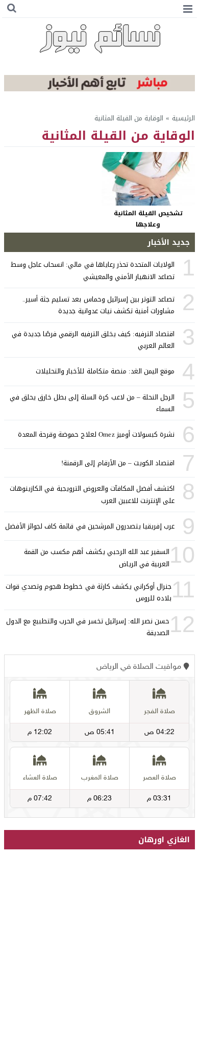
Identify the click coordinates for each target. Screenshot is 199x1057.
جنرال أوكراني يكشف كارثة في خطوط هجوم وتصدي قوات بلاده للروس (88, 592)
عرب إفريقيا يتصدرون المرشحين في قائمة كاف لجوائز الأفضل (90, 526)
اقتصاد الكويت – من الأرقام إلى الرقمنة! (118, 463)
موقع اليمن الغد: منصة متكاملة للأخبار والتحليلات (105, 371)
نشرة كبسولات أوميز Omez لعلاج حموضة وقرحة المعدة (96, 434)
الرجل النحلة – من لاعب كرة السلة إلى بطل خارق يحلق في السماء (92, 403)
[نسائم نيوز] (99, 38)
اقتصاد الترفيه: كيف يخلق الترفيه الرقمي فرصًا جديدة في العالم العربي (93, 340)
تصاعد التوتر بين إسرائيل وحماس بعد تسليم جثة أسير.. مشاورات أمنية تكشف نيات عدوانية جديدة (98, 305)
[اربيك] (99, 89)
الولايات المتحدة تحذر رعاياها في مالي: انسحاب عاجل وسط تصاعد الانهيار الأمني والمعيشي (93, 270)
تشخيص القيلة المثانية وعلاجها (148, 219)
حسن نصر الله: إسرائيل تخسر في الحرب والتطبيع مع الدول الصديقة (87, 627)
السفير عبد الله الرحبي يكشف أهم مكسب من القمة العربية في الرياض (96, 557)
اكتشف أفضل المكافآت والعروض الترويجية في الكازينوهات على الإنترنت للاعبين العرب (92, 494)
